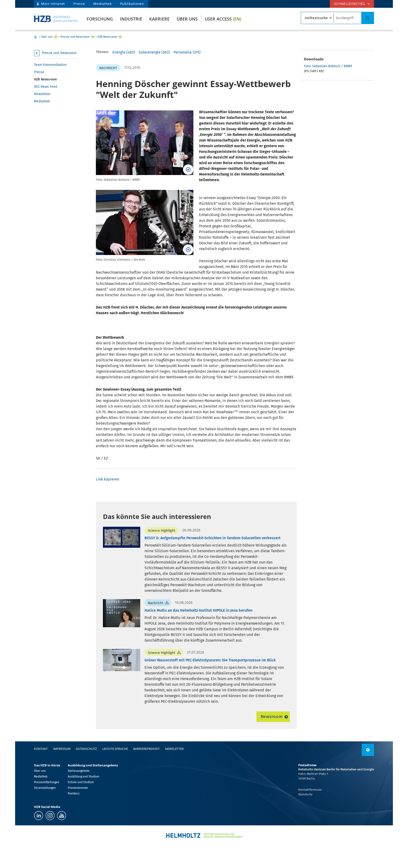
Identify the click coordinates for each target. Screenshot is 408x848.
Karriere (159, 19)
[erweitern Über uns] (56, 37)
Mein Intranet (53, 3)
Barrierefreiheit (146, 749)
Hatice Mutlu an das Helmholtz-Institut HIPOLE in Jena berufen (198, 610)
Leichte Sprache (115, 749)
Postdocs (74, 793)
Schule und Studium (81, 782)
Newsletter (42, 94)
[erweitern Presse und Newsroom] (93, 37)
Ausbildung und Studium (83, 776)
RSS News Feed (45, 87)
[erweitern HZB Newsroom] (120, 37)
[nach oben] (368, 750)
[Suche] (367, 18)
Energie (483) (123, 52)
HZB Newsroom (107, 36)
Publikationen (132, 3)
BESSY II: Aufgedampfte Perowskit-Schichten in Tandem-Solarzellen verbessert (212, 538)
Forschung (100, 19)
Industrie (131, 19)
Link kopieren (107, 479)
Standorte (305, 794)
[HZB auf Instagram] (50, 815)
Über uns (187, 19)
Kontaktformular (310, 789)
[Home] (56, 18)
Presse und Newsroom (75, 36)
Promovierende (78, 788)
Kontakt (41, 749)
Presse (79, 3)
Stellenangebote (78, 771)
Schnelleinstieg (349, 3)
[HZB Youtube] (61, 815)
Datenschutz (86, 749)
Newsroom (272, 716)
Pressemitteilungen (46, 782)
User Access (223, 19)
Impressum (62, 749)
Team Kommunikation (50, 65)
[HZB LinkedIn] (38, 815)
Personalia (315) (187, 52)
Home (35, 37)
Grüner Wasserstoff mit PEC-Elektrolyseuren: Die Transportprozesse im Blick (210, 660)
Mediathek (102, 3)
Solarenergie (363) (154, 52)
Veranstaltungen (45, 788)
